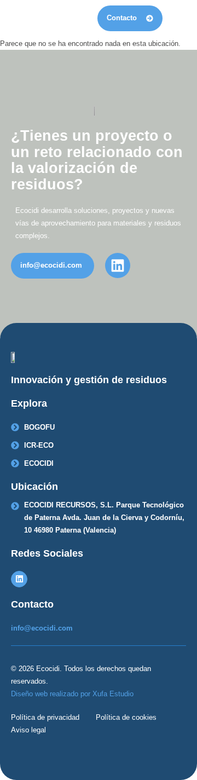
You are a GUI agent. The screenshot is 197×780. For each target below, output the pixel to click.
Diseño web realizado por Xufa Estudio (72, 694)
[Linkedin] (19, 579)
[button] (177, 18)
